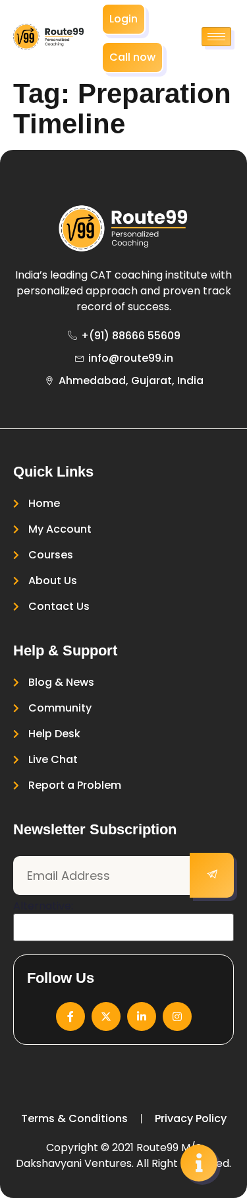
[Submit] (212, 875)
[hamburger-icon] (216, 36)
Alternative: (43, 906)
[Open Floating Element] (198, 1163)
